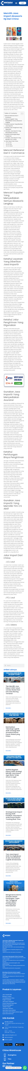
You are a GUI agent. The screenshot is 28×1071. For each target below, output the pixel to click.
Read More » (8, 708)
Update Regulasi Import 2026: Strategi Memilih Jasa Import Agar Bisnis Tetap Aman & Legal (14, 773)
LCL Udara (10, 146)
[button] (16, 3)
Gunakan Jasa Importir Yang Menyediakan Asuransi (13, 131)
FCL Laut (10, 144)
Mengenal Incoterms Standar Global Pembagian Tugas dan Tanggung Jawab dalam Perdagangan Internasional (13, 900)
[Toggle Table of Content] (21, 113)
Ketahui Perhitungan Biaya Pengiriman (13, 135)
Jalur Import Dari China (11, 141)
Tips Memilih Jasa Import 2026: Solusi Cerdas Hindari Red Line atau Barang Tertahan (13, 690)
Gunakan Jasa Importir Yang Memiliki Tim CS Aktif (13, 138)
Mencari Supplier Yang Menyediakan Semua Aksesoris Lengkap (13, 120)
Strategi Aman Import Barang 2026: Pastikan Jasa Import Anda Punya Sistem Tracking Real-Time (14, 815)
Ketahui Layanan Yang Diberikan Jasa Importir (14, 125)
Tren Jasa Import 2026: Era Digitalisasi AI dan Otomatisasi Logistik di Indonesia (13, 857)
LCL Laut (9, 143)
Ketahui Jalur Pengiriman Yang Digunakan (14, 128)
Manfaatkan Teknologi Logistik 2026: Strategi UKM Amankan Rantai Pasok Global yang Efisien (13, 731)
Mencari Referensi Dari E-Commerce (12, 116)
